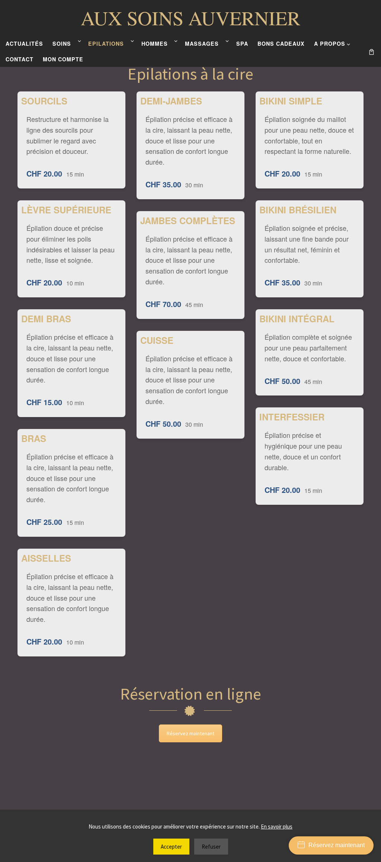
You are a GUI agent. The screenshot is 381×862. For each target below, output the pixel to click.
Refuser (211, 846)
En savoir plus (276, 826)
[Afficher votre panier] (371, 51)
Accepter (171, 846)
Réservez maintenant (190, 733)
